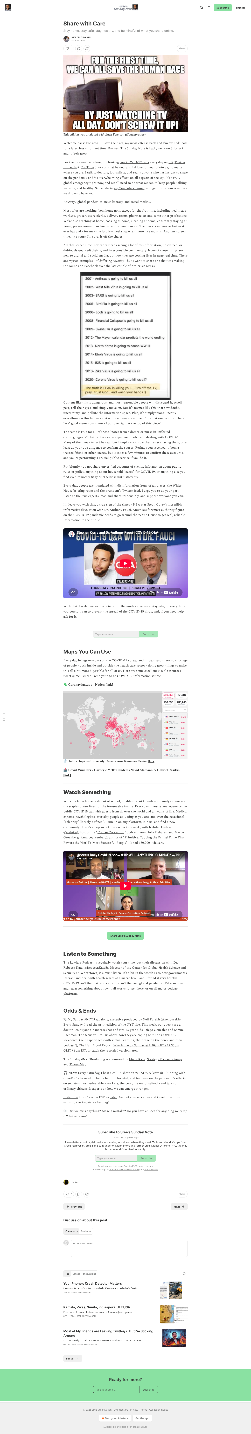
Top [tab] (67, 1273)
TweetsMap (77, 1064)
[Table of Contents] (3, 717)
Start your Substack (116, 1418)
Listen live (70, 1097)
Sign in (240, 7)
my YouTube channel (129, 188)
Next (177, 1206)
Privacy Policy (151, 1169)
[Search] (201, 7)
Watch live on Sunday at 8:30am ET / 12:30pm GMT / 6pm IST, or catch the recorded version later (121, 1048)
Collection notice (158, 1409)
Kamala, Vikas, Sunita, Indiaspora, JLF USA (96, 1307)
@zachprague (135, 134)
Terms (143, 1409)
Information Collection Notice (124, 1169)
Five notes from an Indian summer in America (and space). (97, 1312)
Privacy (134, 1409)
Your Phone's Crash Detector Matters (92, 1283)
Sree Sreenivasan (81, 37)
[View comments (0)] (78, 48)
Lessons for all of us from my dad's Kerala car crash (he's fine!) (100, 1288)
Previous (76, 1206)
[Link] (58, 651)
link (109, 684)
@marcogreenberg (93, 837)
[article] (125, 1290)
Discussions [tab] (89, 1273)
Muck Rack (137, 1059)
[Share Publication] (209, 7)
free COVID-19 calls (134, 162)
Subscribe (223, 7)
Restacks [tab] (86, 1231)
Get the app (142, 1418)
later (113, 1097)
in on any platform (127, 821)
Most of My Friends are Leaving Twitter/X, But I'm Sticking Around (108, 1333)
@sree (87, 676)
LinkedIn (70, 167)
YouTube (87, 167)
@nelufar (70, 832)
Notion (100, 684)
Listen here (135, 988)
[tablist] (78, 1231)
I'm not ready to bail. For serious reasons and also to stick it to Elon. (103, 1340)
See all (70, 1358)
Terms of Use (142, 1166)
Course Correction (110, 832)
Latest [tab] (76, 1273)
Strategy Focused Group (164, 1059)
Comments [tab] (71, 1231)
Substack (108, 1426)
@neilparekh (171, 1019)
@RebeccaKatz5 (95, 967)
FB (171, 162)
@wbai (157, 1073)
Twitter (180, 162)
